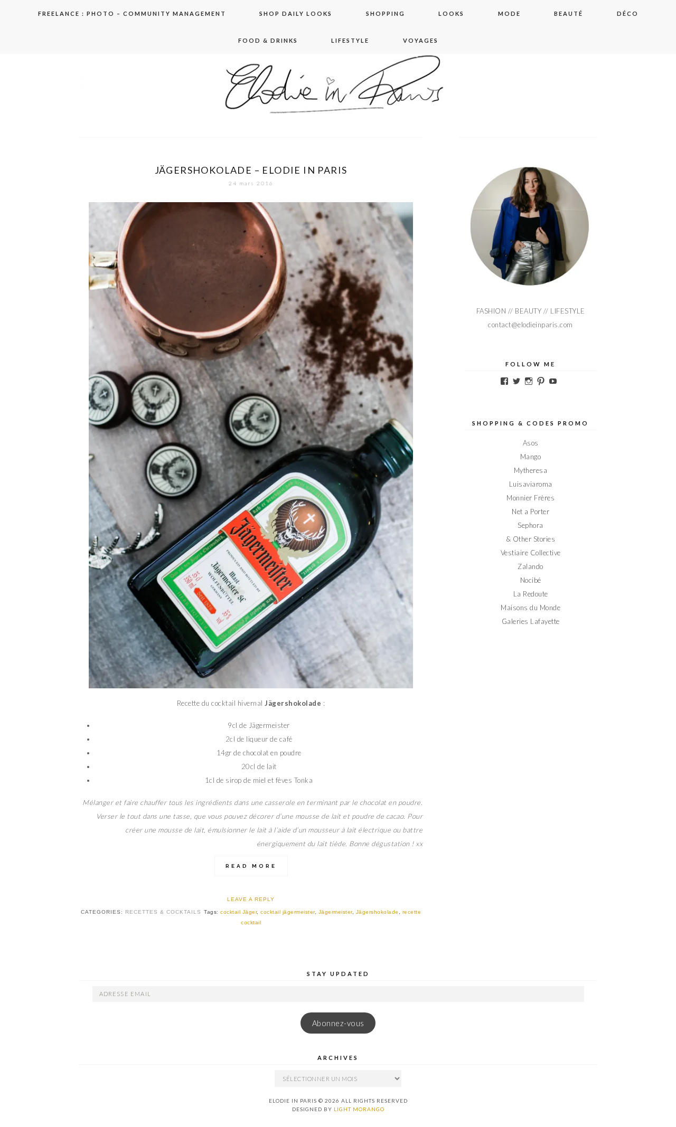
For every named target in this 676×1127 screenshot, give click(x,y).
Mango (530, 456)
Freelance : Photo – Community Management (132, 13)
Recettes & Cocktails (163, 912)
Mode (509, 13)
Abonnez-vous (338, 1023)
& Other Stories (531, 539)
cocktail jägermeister (287, 912)
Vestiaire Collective (531, 552)
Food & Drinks (268, 40)
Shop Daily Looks (295, 13)
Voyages (420, 40)
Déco (628, 13)
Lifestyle (350, 40)
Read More (251, 866)
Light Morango (359, 1109)
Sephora (530, 525)
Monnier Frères (530, 498)
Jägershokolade (377, 912)
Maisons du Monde (530, 607)
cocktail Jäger (238, 912)
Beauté (568, 13)
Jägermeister (335, 912)
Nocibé (530, 580)
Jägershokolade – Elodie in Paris (251, 170)
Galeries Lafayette (531, 621)
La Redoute (530, 594)
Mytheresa (531, 470)
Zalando (530, 566)
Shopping (385, 13)
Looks (451, 13)
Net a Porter (530, 511)
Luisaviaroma (530, 484)
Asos (531, 443)
